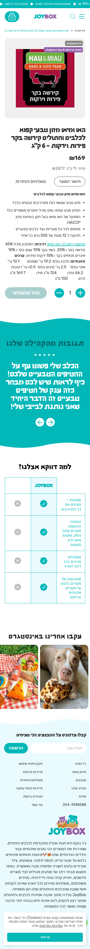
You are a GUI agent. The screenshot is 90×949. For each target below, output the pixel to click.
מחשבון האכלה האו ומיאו (66, 244)
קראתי (45, 937)
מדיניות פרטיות (33, 772)
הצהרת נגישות (33, 796)
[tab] (69, 182)
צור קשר (37, 805)
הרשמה (16, 748)
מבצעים (81, 780)
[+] (80, 293)
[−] (59, 293)
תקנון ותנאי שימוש (31, 764)
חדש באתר (79, 772)
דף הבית (80, 30)
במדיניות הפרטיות (51, 926)
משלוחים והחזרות (31, 780)
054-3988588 (74, 805)
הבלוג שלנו (79, 788)
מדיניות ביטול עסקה (29, 788)
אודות (82, 796)
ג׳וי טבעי (80, 764)
